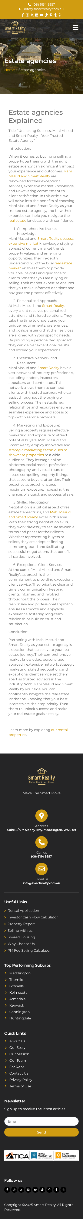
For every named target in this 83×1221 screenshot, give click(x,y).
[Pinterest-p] (51, 15)
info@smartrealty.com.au (41, 883)
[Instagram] (27, 15)
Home (9, 70)
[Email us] (41, 869)
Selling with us (20, 931)
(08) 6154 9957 (41, 856)
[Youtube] (41, 15)
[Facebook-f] (22, 15)
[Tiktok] (46, 15)
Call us (41, 852)
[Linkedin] (37, 15)
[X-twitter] (32, 15)
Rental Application (23, 911)
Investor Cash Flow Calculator (33, 917)
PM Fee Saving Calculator (29, 950)
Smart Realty (53, 306)
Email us (41, 879)
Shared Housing (21, 937)
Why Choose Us (21, 944)
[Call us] (41, 842)
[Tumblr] (55, 15)
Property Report (21, 924)
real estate (17, 221)
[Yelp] (60, 15)
